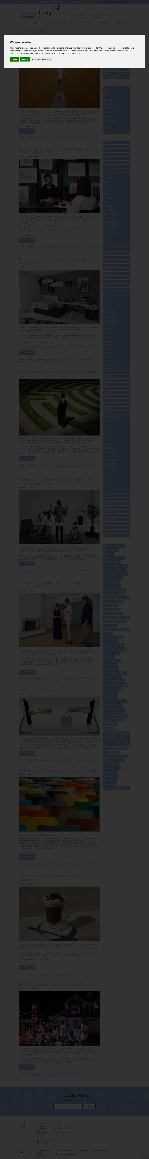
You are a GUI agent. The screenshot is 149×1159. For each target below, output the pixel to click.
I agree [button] (14, 59)
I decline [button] (24, 59)
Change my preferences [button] (41, 59)
